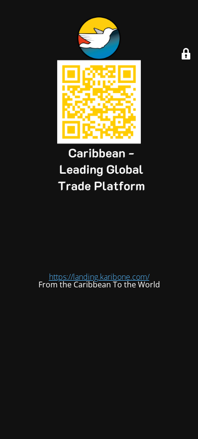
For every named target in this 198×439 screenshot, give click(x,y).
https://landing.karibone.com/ (99, 277)
